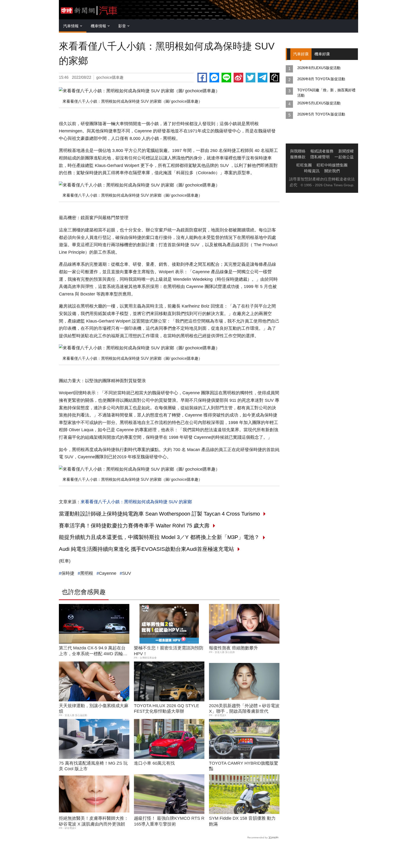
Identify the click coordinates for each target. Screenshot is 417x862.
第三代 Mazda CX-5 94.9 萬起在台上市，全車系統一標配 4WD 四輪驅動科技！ (93, 651)
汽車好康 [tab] (301, 54)
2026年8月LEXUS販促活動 (319, 68)
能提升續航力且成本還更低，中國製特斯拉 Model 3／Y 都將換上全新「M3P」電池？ (159, 537)
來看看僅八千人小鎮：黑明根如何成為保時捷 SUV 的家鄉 (136, 501)
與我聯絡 (298, 151)
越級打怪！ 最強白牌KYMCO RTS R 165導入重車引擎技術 (169, 821)
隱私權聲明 (320, 157)
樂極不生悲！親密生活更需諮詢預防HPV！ (168, 651)
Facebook (202, 77)
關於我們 (332, 171)
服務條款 (298, 157)
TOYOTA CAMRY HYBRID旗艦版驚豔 (243, 766)
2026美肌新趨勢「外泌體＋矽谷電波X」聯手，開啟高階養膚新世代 (244, 708)
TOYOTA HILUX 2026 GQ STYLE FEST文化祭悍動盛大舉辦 (166, 708)
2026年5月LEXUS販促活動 (319, 103)
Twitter (250, 77)
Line (226, 77)
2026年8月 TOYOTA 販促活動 (321, 79)
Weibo (238, 77)
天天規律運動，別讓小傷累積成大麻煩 (93, 708)
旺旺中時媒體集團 (332, 165)
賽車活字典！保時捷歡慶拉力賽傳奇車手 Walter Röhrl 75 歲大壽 (134, 526)
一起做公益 (344, 157)
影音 (122, 26)
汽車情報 (71, 26)
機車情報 (98, 26)
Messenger (214, 77)
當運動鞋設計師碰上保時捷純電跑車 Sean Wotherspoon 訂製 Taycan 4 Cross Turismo (159, 514)
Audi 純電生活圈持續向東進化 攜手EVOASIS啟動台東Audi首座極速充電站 (146, 549)
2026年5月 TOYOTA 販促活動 (321, 114)
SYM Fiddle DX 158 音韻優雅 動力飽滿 (242, 821)
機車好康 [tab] (322, 54)
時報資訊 (312, 171)
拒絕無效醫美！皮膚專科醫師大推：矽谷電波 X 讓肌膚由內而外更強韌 (93, 821)
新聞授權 (346, 151)
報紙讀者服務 (322, 151)
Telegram (262, 77)
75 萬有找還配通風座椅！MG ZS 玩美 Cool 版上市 (93, 766)
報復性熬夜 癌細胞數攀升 (233, 648)
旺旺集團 (304, 165)
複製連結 (274, 77)
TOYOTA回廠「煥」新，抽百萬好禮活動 (326, 92)
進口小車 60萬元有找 (154, 763)
